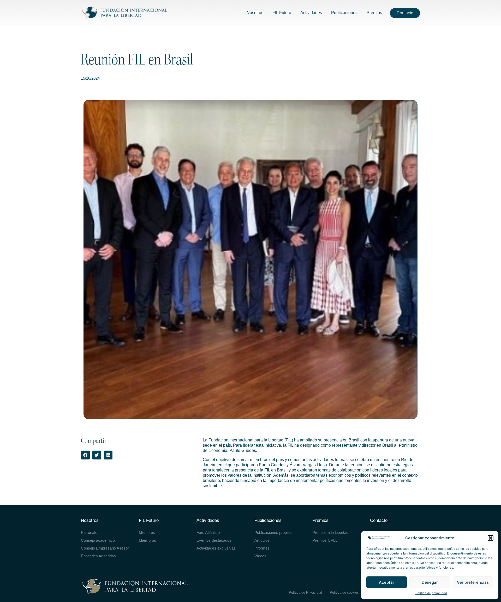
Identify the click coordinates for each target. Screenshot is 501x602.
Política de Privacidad (305, 592)
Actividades (207, 520)
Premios (320, 520)
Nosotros (90, 520)
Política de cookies (344, 592)
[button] (490, 538)
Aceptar (386, 582)
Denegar (430, 582)
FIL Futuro (149, 520)
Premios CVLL (324, 540)
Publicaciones (268, 520)
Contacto (378, 520)
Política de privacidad (431, 593)
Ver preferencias (473, 582)
